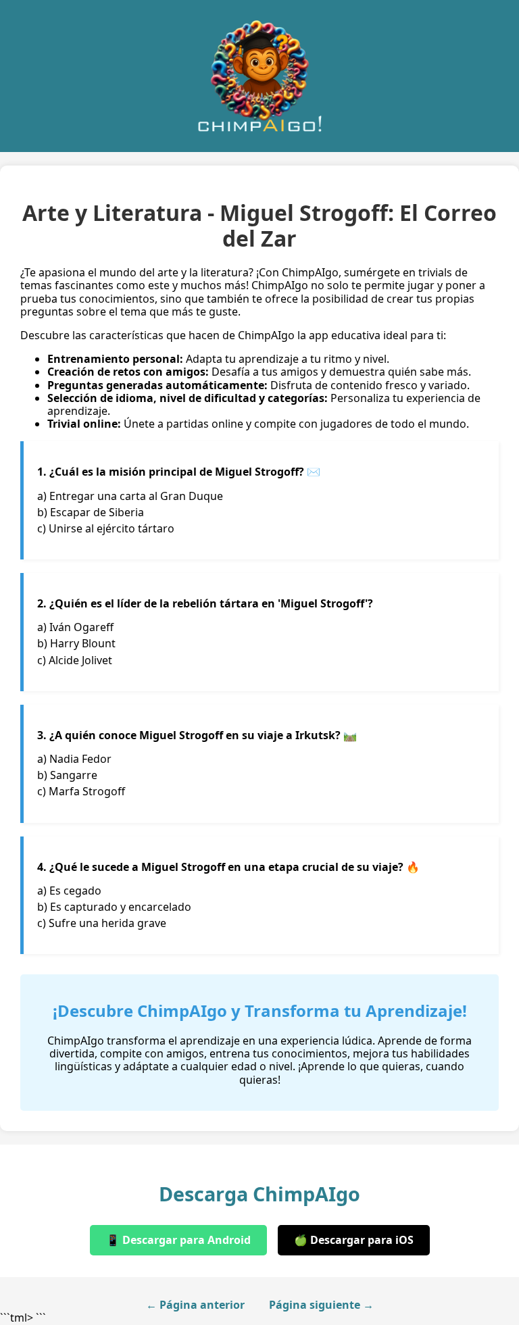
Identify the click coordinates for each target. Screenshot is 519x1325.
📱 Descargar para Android (178, 1239)
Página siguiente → (321, 1305)
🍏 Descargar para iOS (354, 1239)
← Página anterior (195, 1305)
